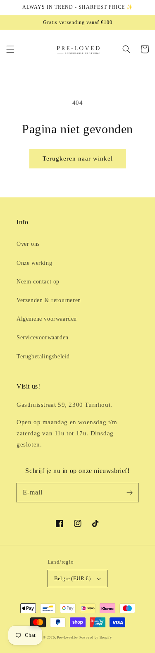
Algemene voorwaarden (47, 319)
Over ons (28, 244)
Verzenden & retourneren (49, 300)
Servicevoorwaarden (43, 337)
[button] (10, 49)
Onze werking (34, 263)
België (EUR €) (72, 578)
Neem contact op (38, 281)
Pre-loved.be (67, 637)
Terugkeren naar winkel (78, 158)
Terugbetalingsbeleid (43, 356)
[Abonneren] (129, 492)
